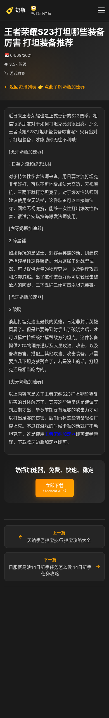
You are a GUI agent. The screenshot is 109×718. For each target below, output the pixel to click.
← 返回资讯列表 (20, 87)
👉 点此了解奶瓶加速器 (61, 87)
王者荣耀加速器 (60, 434)
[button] (54, 488)
